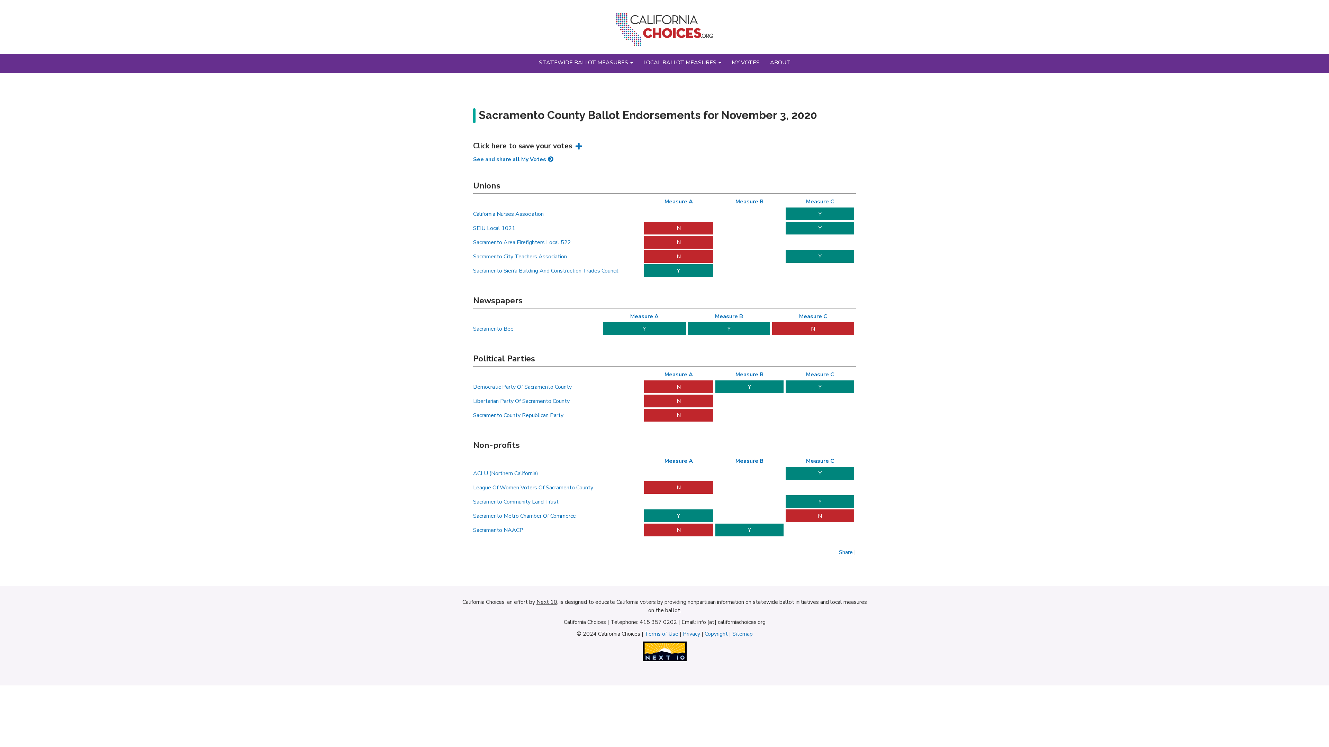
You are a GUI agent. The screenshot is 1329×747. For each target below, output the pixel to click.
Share (846, 552)
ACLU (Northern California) (505, 473)
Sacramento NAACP (498, 530)
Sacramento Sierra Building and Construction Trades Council (545, 271)
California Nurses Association (508, 214)
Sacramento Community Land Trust (516, 502)
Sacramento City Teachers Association (520, 256)
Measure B (749, 201)
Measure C (820, 201)
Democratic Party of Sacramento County (522, 387)
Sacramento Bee (493, 329)
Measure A (678, 201)
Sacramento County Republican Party (518, 415)
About (780, 62)
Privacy (691, 634)
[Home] (664, 32)
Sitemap (742, 634)
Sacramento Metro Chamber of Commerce (524, 516)
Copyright (716, 634)
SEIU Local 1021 (494, 228)
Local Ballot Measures (680, 62)
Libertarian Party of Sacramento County (521, 401)
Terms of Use (661, 634)
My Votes (746, 62)
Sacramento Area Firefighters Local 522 (522, 242)
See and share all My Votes (509, 159)
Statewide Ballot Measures (584, 62)
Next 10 (546, 602)
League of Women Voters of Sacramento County (533, 487)
